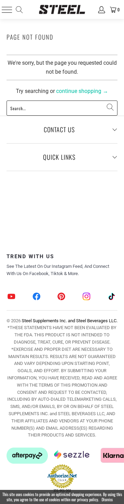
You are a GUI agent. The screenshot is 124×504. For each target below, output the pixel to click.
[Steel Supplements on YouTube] (12, 297)
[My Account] (101, 9)
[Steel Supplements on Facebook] (37, 297)
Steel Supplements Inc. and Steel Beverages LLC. (69, 320)
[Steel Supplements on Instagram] (87, 297)
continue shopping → (82, 91)
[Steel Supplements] (62, 9)
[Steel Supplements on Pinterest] (61, 297)
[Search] (19, 10)
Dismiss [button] (107, 499)
